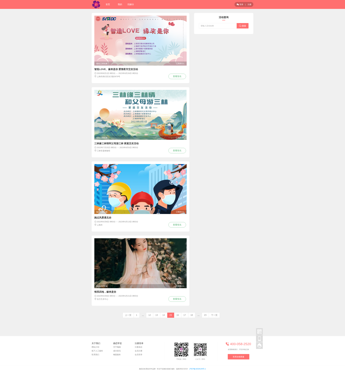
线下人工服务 (97, 351)
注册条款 (138, 347)
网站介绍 (95, 347)
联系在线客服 (238, 357)
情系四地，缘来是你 (105, 291)
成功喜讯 (117, 351)
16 (177, 315)
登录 (240, 4)
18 (191, 315)
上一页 (128, 315)
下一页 (214, 315)
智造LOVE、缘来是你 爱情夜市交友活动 (116, 69)
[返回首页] (96, 4)
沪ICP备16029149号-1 (197, 369)
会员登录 (138, 354)
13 (156, 315)
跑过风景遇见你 (102, 217)
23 (205, 315)
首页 (108, 4)
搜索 (242, 26)
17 (184, 315)
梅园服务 (117, 354)
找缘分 (130, 4)
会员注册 (138, 351)
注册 (249, 4)
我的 (120, 4)
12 (149, 315)
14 (163, 315)
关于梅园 (117, 347)
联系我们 (95, 354)
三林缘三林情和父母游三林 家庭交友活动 (116, 143)
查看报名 (177, 76)
